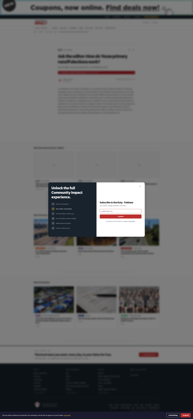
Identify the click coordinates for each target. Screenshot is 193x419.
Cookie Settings (173, 415)
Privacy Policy (132, 221)
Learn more (67, 415)
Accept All (186, 415)
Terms (125, 221)
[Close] (140, 186)
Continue (120, 216)
